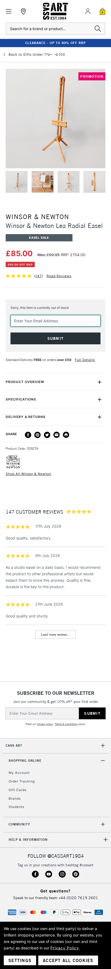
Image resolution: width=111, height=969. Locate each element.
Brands (15, 798)
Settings (20, 960)
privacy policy (45, 724)
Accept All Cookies (68, 960)
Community (19, 824)
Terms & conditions (66, 724)
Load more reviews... (55, 634)
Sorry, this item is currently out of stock (40, 308)
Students (16, 807)
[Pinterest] (37, 435)
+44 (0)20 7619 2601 (78, 897)
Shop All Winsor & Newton (28, 473)
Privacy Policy (64, 948)
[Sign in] (88, 11)
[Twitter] (47, 435)
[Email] (56, 435)
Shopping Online (25, 761)
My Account (19, 773)
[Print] (66, 435)
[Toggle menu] (8, 11)
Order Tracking (22, 781)
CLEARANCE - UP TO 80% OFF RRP (55, 43)
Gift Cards (17, 790)
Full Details (85, 360)
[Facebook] (28, 435)
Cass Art (14, 745)
